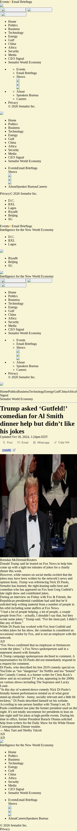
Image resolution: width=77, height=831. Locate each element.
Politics (12, 391)
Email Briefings (22, 1)
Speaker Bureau (26, 186)
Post (10, 442)
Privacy (13, 102)
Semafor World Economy (16, 399)
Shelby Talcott (32, 730)
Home (4, 391)
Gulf (57, 391)
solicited (66, 719)
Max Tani (10, 730)
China (64, 391)
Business (23, 391)
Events (4, 1)
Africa (72, 391)
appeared (31, 589)
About (20, 91)
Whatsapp (43, 442)
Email (25, 442)
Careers (21, 99)
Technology (36, 391)
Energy (49, 391)
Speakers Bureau (27, 95)
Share (6, 450)
